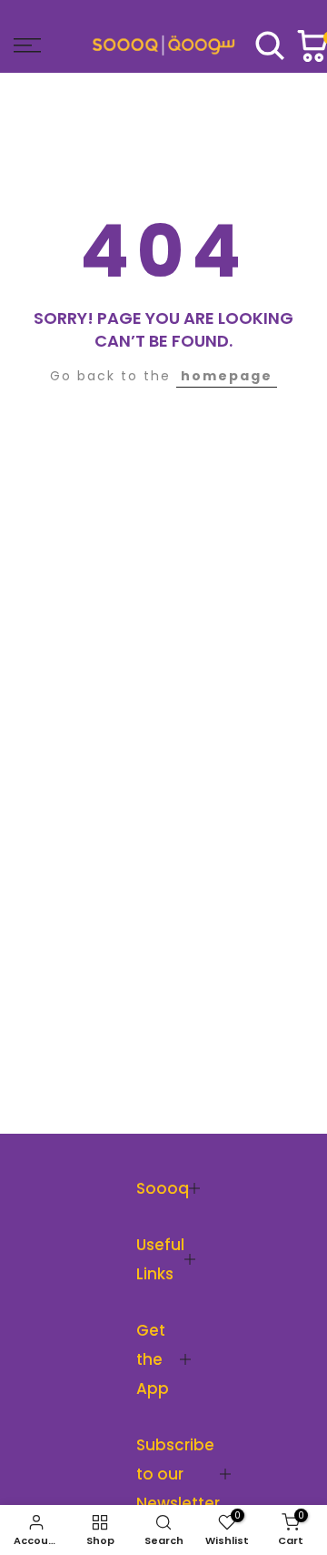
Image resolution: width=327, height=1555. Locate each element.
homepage (226, 376)
